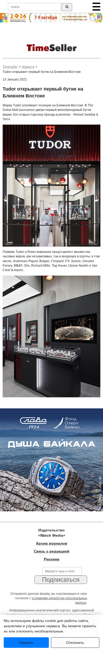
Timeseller (10, 67)
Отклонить (75, 642)
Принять (26, 642)
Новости (28, 67)
